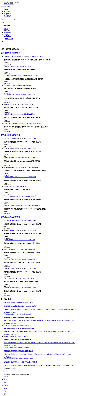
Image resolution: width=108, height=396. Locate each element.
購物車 (12, 4)
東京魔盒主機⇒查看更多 (10, 217)
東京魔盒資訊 (7, 16)
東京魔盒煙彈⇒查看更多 (10, 135)
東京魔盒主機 (7, 15)
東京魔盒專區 (7, 11)
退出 (8, 4)
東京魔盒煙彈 (7, 13)
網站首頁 (6, 9)
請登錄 (5, 4)
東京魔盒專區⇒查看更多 (10, 53)
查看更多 (2, 371)
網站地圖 (6, 376)
